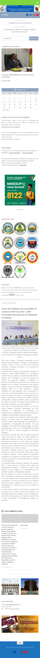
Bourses (4, 288)
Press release (18, 292)
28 (20, 107)
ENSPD (3, 290)
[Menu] (37, 2)
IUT (29, 290)
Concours (17, 288)
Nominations (11, 292)
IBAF (26, 290)
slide (12, 294)
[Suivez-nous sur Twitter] (30, 15)
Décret (32, 288)
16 (30, 102)
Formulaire (22, 165)
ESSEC (16, 290)
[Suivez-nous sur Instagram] (34, 15)
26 (9, 107)
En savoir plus (6, 80)
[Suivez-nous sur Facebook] (27, 15)
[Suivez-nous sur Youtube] (37, 15)
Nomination (4, 292)
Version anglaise (27, 153)
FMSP (23, 290)
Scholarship (5, 295)
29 (25, 107)
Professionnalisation (27, 292)
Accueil (4, 303)
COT (29, 287)
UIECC (22, 295)
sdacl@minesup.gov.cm (13, 604)
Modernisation (34, 290)
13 (14, 102)
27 (14, 107)
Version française (14, 153)
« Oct (3, 110)
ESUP (19, 290)
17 (36, 102)
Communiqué (24, 525)
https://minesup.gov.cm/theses (11, 127)
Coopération (24, 287)
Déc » (8, 110)
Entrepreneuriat (9, 290)
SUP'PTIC (17, 295)
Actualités (12, 303)
